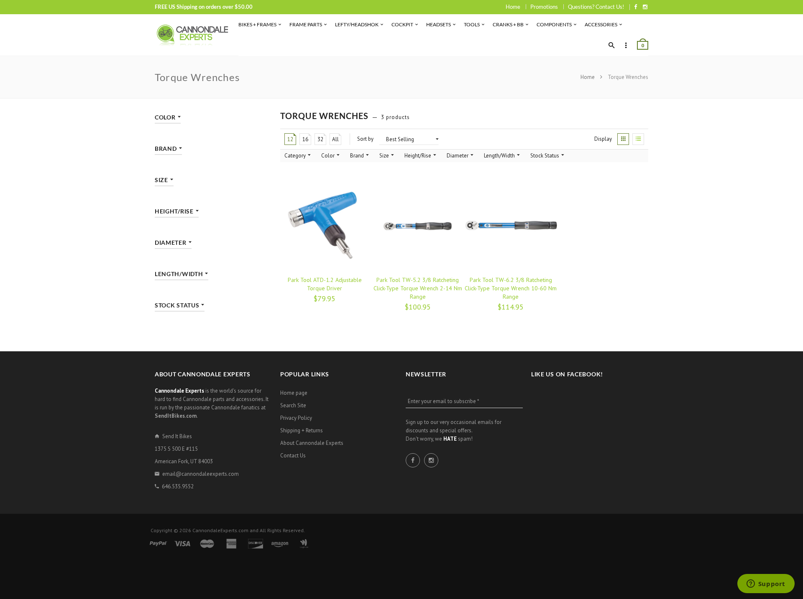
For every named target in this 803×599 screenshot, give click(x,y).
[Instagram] (645, 6)
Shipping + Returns (301, 430)
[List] (638, 139)
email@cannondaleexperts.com (200, 473)
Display (603, 138)
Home (513, 6)
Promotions (544, 6)
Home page (293, 392)
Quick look (353, 306)
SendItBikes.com (176, 415)
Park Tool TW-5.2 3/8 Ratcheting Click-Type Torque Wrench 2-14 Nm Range (417, 288)
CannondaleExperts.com (220, 530)
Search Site (293, 405)
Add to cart (300, 306)
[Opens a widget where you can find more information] (766, 584)
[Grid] (623, 139)
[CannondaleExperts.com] (192, 35)
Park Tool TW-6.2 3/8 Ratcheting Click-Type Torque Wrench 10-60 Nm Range (511, 288)
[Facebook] (635, 6)
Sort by (365, 138)
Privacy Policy (296, 417)
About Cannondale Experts (311, 443)
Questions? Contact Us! (596, 6)
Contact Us (293, 455)
